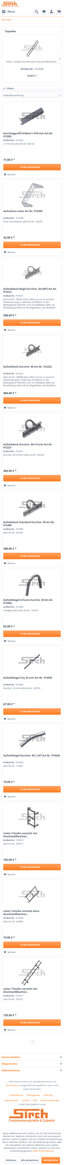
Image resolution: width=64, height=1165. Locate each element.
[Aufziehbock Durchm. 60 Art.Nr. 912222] (32, 350)
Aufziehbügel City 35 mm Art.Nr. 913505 (27, 677)
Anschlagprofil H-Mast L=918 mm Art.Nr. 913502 (28, 135)
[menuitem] (8, 11)
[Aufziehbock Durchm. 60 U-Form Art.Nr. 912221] (32, 428)
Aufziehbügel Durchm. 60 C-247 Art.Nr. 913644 (31, 755)
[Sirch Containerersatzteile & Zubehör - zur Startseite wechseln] (11, 4)
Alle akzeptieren (29, 1160)
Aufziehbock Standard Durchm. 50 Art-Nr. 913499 (29, 524)
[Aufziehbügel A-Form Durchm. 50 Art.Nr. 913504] (32, 584)
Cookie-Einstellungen (49, 1100)
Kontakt (25, 1100)
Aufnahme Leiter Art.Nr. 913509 (22, 211)
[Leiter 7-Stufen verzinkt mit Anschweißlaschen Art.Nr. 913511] (32, 972)
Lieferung (47, 1095)
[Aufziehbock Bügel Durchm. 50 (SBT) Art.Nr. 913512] (32, 273)
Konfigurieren (50, 1160)
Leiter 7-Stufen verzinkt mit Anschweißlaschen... (20, 990)
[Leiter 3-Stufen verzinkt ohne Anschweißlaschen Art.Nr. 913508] (32, 895)
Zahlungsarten (33, 1095)
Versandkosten (12, 1085)
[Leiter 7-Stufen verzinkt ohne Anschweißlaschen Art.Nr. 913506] (32, 48)
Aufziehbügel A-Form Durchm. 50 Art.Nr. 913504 (28, 601)
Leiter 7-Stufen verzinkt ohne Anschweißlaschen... (32, 61)
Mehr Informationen (43, 1150)
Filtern (10, 88)
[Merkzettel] (44, 11)
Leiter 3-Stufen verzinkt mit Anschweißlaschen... (20, 835)
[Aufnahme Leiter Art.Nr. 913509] (32, 195)
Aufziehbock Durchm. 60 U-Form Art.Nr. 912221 (28, 446)
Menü (11, 11)
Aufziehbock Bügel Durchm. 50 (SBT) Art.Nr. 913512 (30, 290)
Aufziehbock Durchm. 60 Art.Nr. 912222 (27, 366)
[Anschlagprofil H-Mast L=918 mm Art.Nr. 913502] (32, 117)
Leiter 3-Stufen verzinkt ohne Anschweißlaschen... (21, 912)
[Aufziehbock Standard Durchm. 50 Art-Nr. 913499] (32, 506)
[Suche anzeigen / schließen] (36, 11)
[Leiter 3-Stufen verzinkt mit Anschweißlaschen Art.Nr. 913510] (32, 817)
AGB (35, 1100)
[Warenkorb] (59, 11)
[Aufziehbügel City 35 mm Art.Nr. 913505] (32, 661)
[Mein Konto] (51, 11)
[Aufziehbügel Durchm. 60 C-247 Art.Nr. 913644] (32, 739)
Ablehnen (11, 1160)
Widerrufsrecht (11, 1100)
